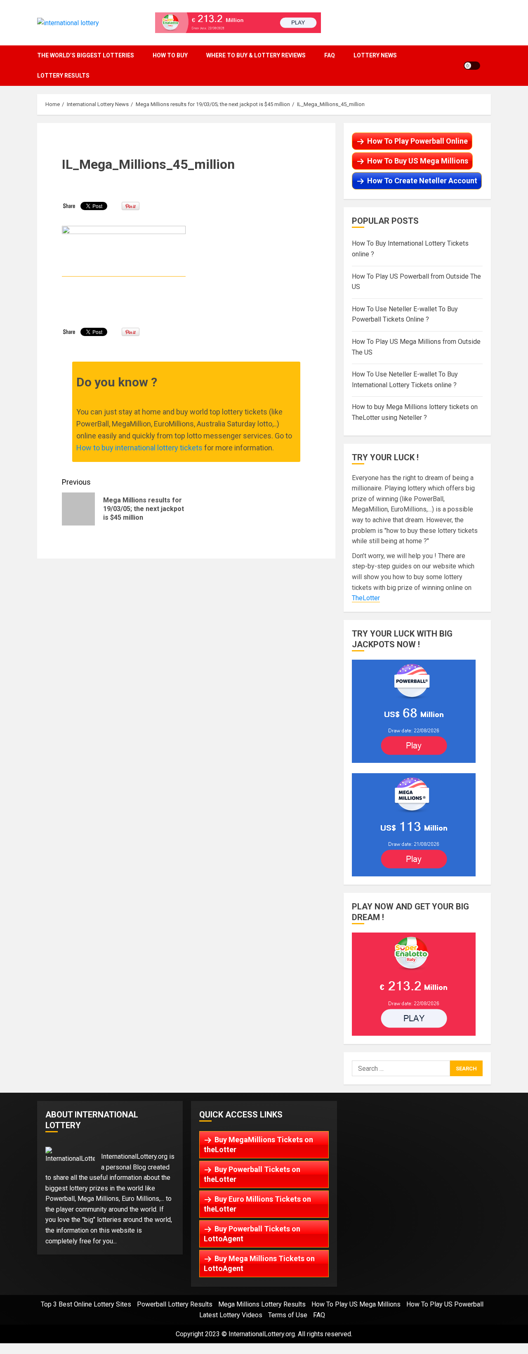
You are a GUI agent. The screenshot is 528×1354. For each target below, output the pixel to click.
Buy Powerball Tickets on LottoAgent (252, 1233)
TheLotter (366, 598)
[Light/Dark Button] (472, 66)
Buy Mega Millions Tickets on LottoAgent (259, 1263)
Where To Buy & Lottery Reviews (256, 55)
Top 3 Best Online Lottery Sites (86, 1304)
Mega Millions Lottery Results (262, 1304)
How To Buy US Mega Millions (417, 160)
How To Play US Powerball (444, 1304)
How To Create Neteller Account (422, 180)
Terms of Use (287, 1315)
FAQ (329, 55)
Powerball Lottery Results (174, 1304)
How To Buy (170, 55)
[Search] (488, 65)
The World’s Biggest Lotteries (85, 55)
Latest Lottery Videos (230, 1315)
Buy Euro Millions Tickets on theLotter (257, 1204)
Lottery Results (63, 75)
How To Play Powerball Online (417, 141)
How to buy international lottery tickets (139, 447)
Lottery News (375, 55)
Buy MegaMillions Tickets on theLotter (258, 1144)
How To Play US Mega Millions (356, 1304)
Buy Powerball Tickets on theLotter (252, 1174)
